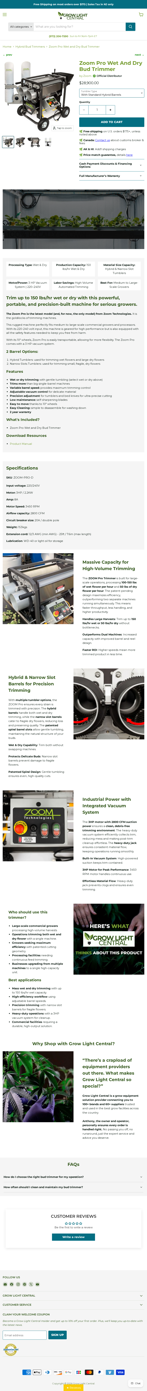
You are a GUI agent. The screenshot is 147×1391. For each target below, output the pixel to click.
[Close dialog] (105, 652)
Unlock (73, 724)
